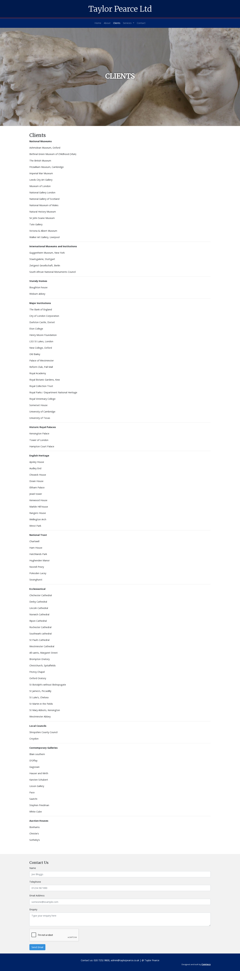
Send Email (37, 947)
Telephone (35, 881)
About (107, 23)
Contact (141, 23)
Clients (116, 23)
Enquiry (33, 909)
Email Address (37, 895)
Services (127, 23)
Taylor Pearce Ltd (120, 9)
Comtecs (206, 964)
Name (32, 868)
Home (98, 23)
